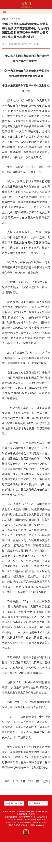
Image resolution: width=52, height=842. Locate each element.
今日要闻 (16, 18)
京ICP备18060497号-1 (28, 816)
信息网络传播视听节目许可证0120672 (32, 822)
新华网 (12, 44)
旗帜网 (5, 18)
